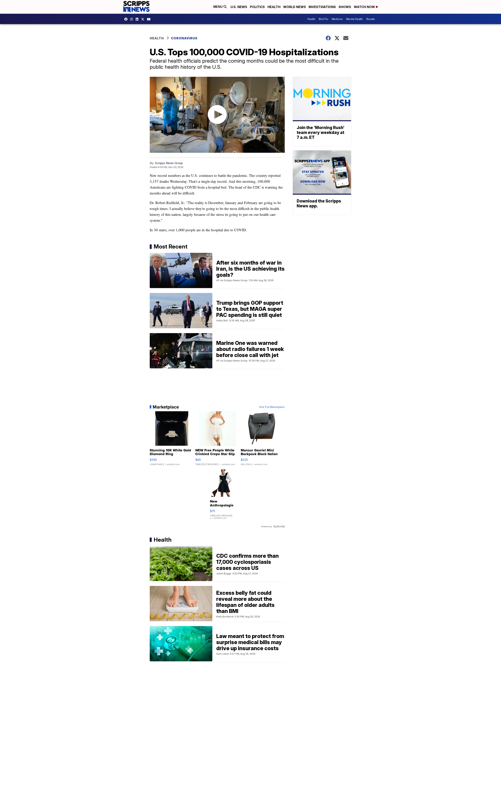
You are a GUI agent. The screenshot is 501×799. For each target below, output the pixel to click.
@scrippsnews (149, 19)
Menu (218, 6)
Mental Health (354, 19)
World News (294, 7)
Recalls (370, 19)
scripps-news (138, 19)
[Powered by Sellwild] (279, 526)
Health (274, 7)
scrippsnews (126, 19)
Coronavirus (184, 38)
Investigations (322, 7)
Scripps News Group (169, 163)
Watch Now (365, 7)
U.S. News (239, 7)
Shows (345, 7)
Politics (257, 7)
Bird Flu (323, 19)
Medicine (337, 19)
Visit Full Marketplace (272, 407)
